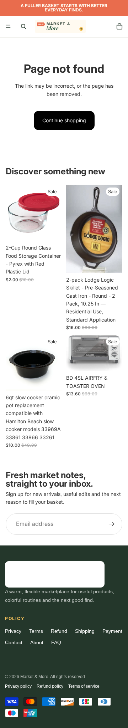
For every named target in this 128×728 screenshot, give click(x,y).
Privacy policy (18, 686)
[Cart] (119, 26)
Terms (36, 631)
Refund (59, 631)
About (36, 642)
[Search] (23, 26)
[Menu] (8, 26)
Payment (112, 631)
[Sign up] (111, 524)
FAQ (56, 642)
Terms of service (84, 686)
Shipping (85, 631)
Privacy (13, 631)
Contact (13, 642)
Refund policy (50, 686)
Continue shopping (64, 120)
